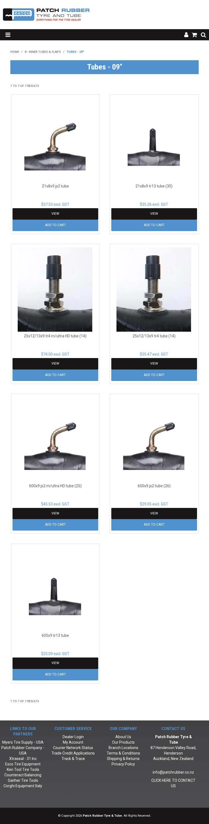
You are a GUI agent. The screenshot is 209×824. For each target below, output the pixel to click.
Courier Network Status (73, 748)
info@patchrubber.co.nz (173, 772)
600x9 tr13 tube (55, 635)
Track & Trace (73, 758)
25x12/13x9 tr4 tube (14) (154, 336)
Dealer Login (73, 737)
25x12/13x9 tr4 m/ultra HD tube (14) (55, 336)
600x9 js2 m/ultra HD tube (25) (55, 486)
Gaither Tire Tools (23, 780)
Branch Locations (123, 748)
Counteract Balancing (22, 775)
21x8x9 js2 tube (55, 186)
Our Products (123, 742)
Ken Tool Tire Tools (23, 769)
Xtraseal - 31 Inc (23, 758)
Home (14, 52)
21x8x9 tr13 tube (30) (154, 186)
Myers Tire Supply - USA (23, 742)
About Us (123, 737)
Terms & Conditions (123, 753)
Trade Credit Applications (73, 753)
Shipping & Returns (123, 758)
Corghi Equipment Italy (23, 786)
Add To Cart (55, 225)
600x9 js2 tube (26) (154, 486)
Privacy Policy (123, 764)
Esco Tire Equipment (23, 764)
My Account (73, 742)
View (55, 214)
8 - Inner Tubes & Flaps (43, 52)
